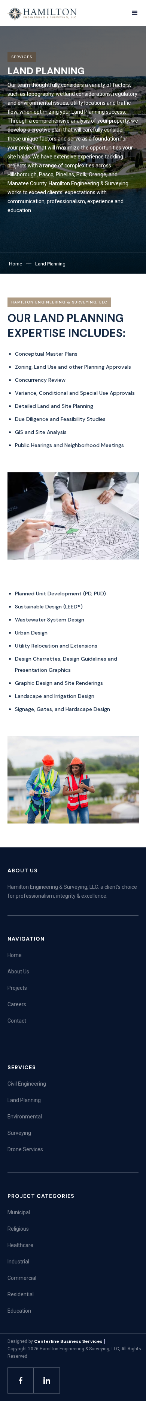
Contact (16, 1021)
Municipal (18, 1212)
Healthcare (20, 1245)
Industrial (18, 1262)
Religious (18, 1229)
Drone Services (25, 1149)
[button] (135, 13)
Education (19, 1311)
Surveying (19, 1133)
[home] (42, 13)
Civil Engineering (26, 1084)
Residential (20, 1294)
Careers (16, 1004)
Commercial (21, 1278)
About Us (18, 972)
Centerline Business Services (68, 1341)
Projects (17, 988)
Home (15, 264)
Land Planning (50, 264)
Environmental (24, 1117)
